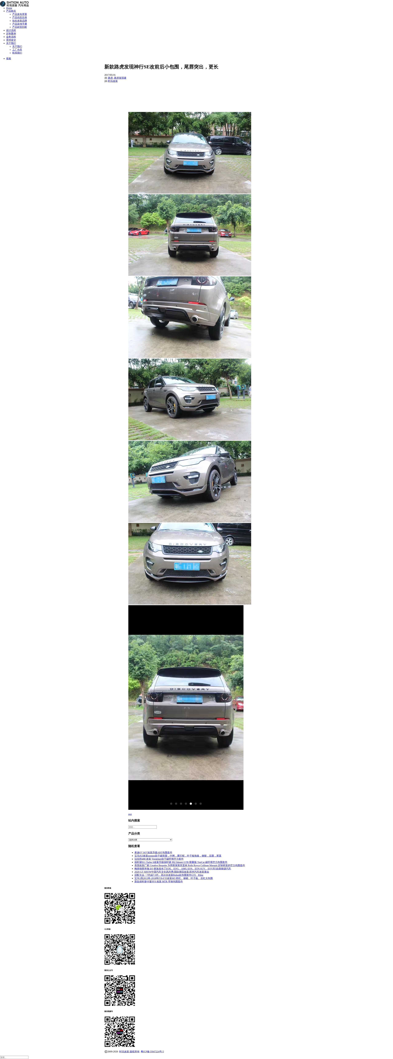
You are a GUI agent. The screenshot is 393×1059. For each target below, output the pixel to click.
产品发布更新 (19, 14)
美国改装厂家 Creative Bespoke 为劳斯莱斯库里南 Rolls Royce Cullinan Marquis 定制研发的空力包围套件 (189, 865)
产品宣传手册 (19, 24)
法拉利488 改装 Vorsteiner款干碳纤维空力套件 (159, 859)
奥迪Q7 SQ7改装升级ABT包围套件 (153, 852)
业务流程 (11, 36)
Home (9, 8)
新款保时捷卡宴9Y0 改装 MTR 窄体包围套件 (158, 881)
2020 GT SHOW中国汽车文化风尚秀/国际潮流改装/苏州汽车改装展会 (171, 872)
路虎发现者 (120, 78)
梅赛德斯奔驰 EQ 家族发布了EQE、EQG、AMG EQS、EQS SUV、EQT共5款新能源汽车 (182, 868)
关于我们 (11, 43)
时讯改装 (113, 81)
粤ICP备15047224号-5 (152, 1051)
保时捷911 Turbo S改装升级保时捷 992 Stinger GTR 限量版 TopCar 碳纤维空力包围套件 (180, 862)
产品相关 (11, 11)
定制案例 (11, 33)
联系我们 (17, 53)
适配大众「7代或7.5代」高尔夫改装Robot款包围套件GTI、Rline (168, 875)
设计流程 (11, 30)
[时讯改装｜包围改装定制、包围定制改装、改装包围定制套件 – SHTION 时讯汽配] (196, 2)
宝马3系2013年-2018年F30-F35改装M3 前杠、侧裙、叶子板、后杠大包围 (173, 878)
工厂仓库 (17, 49)
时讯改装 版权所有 (129, 1051)
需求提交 (11, 40)
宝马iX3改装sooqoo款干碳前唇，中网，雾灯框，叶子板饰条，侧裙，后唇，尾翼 (177, 855)
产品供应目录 (19, 17)
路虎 (110, 78)
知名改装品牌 (19, 20)
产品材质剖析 (19, 27)
